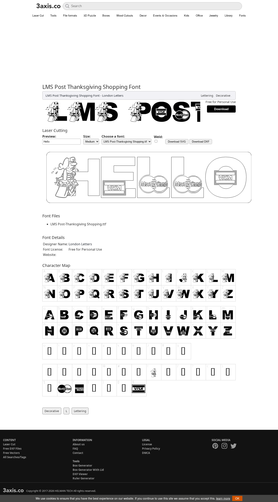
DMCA (146, 453)
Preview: (49, 136)
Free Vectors (11, 453)
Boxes (106, 15)
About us (78, 444)
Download (221, 109)
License (147, 444)
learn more (223, 498)
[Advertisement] (139, 53)
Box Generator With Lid (88, 470)
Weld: (158, 137)
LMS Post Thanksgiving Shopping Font (73, 95)
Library (229, 15)
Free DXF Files (12, 448)
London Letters (112, 95)
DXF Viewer (80, 474)
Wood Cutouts (124, 15)
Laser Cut (38, 15)
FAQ (75, 448)
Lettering (207, 95)
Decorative (223, 95)
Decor (143, 15)
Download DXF (200, 141)
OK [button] (237, 498)
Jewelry (213, 15)
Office (199, 15)
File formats (70, 15)
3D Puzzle (90, 15)
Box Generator (82, 465)
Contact (78, 453)
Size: (87, 136)
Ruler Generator (83, 478)
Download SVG (177, 141)
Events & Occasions (165, 15)
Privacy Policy (151, 448)
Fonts (242, 15)
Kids (186, 15)
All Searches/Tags (14, 457)
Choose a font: (113, 136)
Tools (53, 15)
